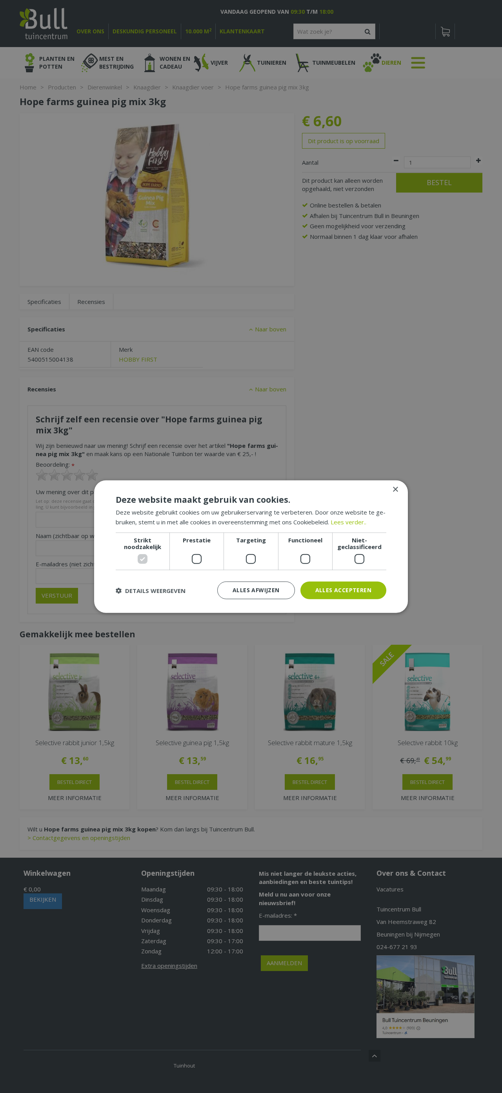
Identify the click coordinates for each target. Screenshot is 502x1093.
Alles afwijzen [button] (256, 590)
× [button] (395, 489)
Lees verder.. (348, 522)
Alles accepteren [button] (343, 590)
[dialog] (251, 546)
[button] (151, 590)
